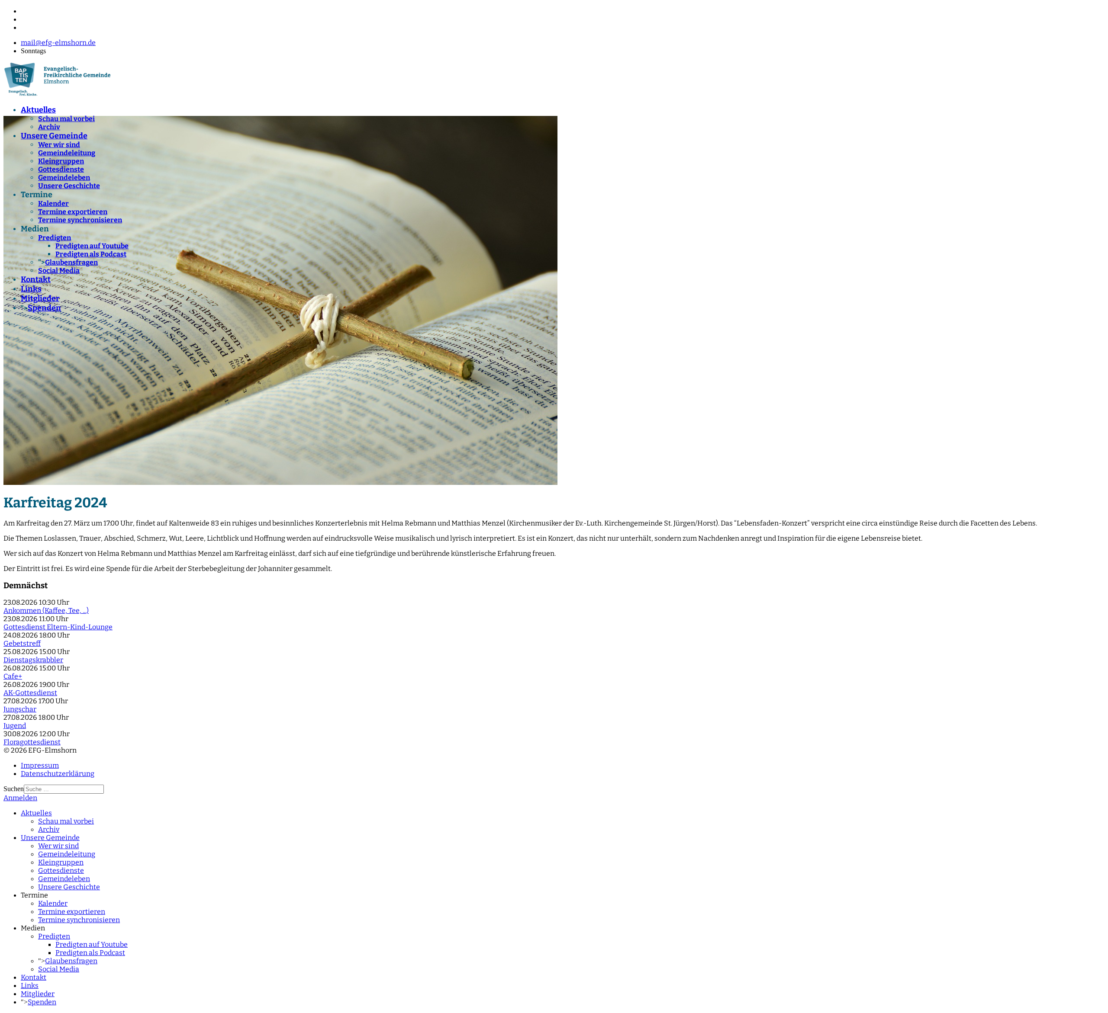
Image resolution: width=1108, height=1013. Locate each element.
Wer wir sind (59, 145)
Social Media (59, 270)
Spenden (44, 308)
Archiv (49, 127)
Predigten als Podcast (90, 254)
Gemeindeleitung (66, 153)
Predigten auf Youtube (92, 246)
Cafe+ (12, 676)
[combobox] (64, 789)
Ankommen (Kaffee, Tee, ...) (46, 610)
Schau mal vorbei (66, 119)
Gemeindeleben (64, 177)
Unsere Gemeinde (54, 136)
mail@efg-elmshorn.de (58, 42)
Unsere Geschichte (69, 186)
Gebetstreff (22, 643)
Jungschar (19, 709)
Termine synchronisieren (80, 220)
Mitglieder (40, 298)
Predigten (54, 238)
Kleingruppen (61, 161)
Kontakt (36, 279)
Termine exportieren (72, 212)
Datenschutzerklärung (57, 773)
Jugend (14, 725)
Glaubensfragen (71, 262)
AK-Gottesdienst (30, 693)
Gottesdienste (61, 169)
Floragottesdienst (32, 742)
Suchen (13, 788)
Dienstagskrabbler (33, 660)
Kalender (53, 203)
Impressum (40, 765)
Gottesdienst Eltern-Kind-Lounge (58, 627)
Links (31, 289)
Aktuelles (38, 110)
